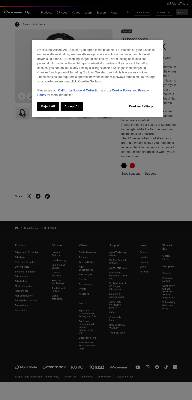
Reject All (48, 106)
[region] (97, 78)
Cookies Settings (141, 106)
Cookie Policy (122, 90)
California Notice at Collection (79, 90)
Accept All (71, 106)
